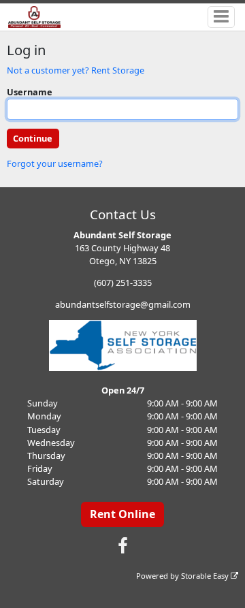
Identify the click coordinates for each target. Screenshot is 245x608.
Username (29, 92)
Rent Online (122, 514)
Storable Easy (206, 576)
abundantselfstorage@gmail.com (123, 304)
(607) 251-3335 (123, 282)
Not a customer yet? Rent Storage (75, 70)
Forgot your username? (55, 163)
